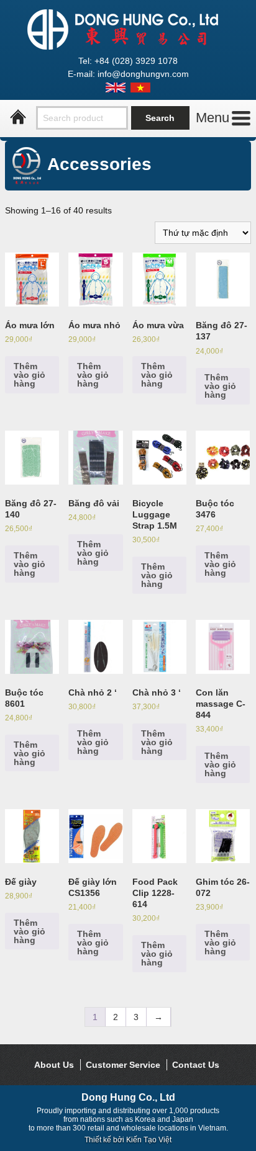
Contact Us (195, 1065)
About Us (54, 1065)
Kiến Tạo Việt (148, 1139)
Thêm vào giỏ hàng (29, 374)
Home (18, 117)
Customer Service (123, 1065)
